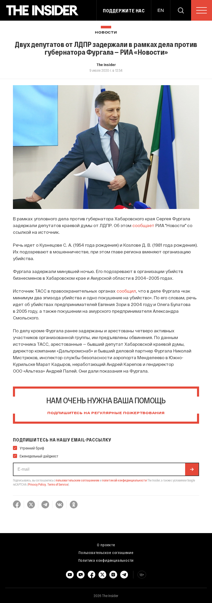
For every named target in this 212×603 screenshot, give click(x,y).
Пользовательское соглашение (106, 552)
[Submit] (192, 469)
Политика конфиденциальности (106, 560)
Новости (106, 32)
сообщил (126, 290)
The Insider (106, 64)
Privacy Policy (37, 484)
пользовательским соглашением (77, 480)
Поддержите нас (124, 10)
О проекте (106, 544)
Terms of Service (57, 484)
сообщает (143, 225)
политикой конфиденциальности (124, 480)
